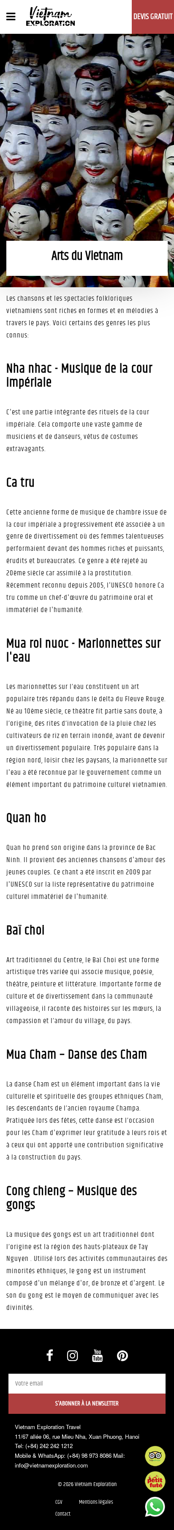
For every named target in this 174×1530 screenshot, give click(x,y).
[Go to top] (14, 1513)
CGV (58, 1502)
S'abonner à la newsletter (87, 1403)
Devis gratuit (153, 17)
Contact (63, 1514)
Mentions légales (96, 1502)
